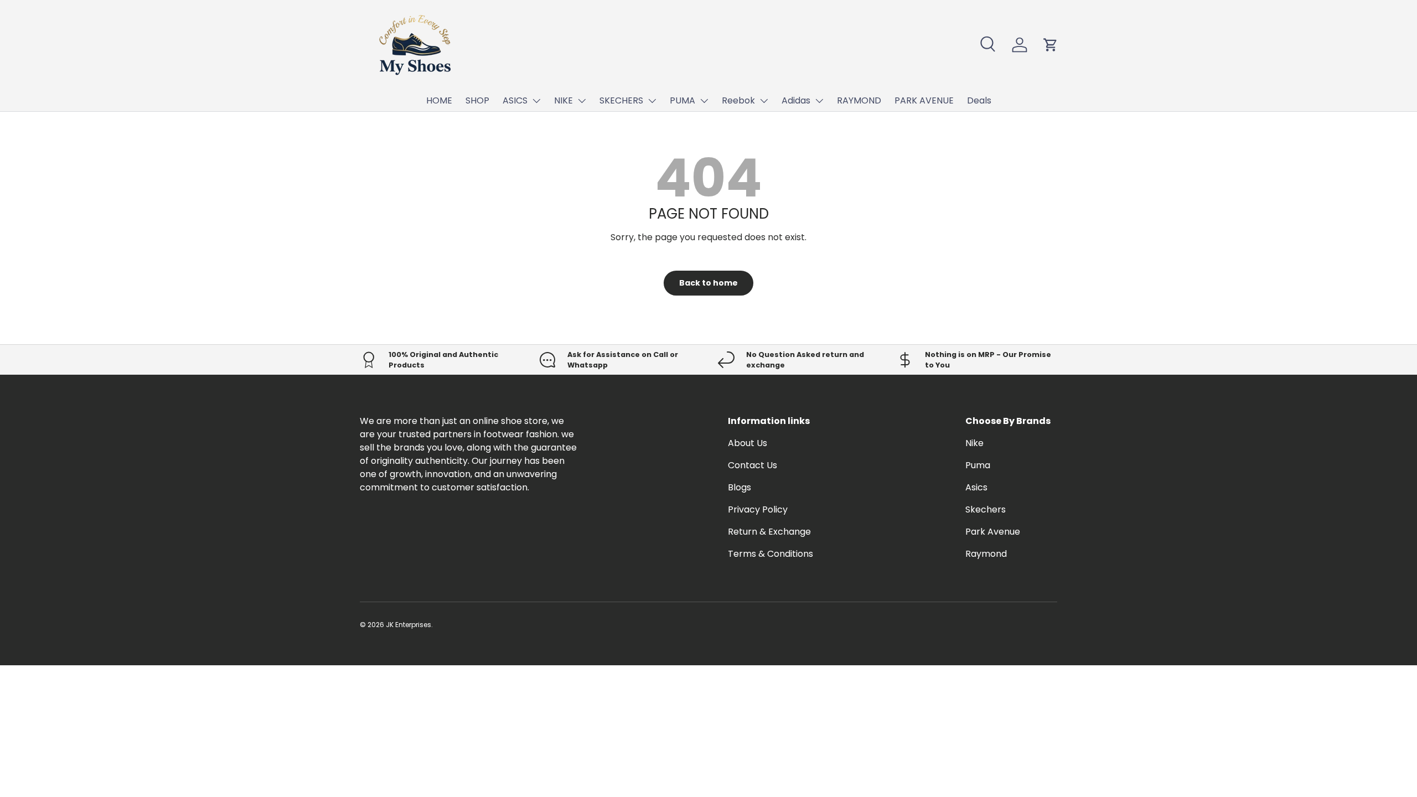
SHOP (477, 100)
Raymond (986, 553)
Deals (979, 100)
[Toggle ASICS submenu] (536, 100)
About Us (747, 443)
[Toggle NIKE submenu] (581, 100)
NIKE (563, 100)
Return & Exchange (769, 531)
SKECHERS (621, 100)
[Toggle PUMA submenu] (704, 100)
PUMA (682, 100)
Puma (977, 465)
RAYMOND (859, 100)
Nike (974, 443)
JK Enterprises (408, 624)
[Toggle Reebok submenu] (763, 100)
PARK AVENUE (924, 100)
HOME (439, 100)
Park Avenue (992, 531)
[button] (1050, 45)
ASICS (515, 100)
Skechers (985, 509)
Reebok (738, 100)
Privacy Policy (758, 509)
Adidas (796, 100)
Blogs (739, 487)
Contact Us (752, 465)
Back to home (708, 282)
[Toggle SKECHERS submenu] (652, 100)
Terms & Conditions (770, 553)
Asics (976, 487)
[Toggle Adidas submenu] (819, 100)
